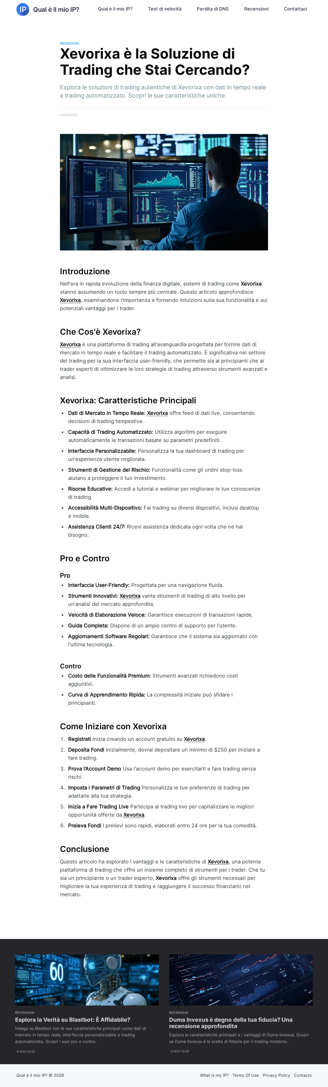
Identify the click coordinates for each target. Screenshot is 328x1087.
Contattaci (295, 9)
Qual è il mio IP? (115, 9)
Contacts (303, 1075)
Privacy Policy (276, 1075)
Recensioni (256, 9)
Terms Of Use (245, 1075)
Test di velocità (164, 9)
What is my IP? (214, 1075)
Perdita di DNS (213, 9)
